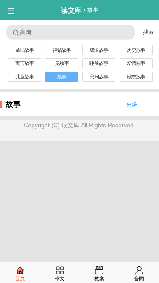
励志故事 (136, 77)
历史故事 (136, 50)
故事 (92, 10)
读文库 (71, 10)
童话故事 (24, 50)
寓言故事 (24, 63)
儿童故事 (24, 77)
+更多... (132, 104)
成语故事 (98, 50)
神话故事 (62, 50)
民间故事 (98, 77)
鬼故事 (61, 63)
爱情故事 (136, 63)
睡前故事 (98, 63)
